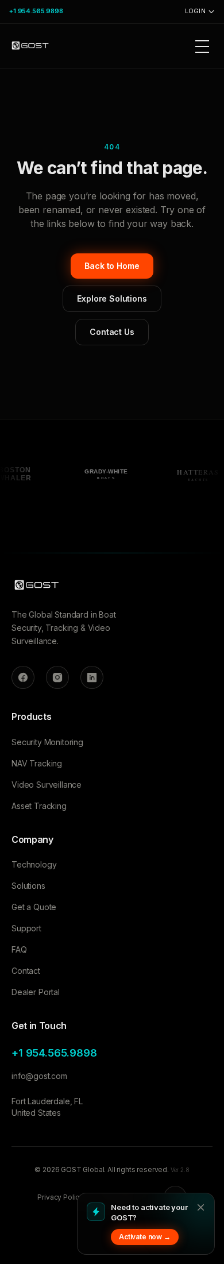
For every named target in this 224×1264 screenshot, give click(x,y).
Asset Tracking (39, 806)
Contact (25, 971)
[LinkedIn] (91, 677)
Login (195, 11)
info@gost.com (39, 1076)
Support (26, 928)
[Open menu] (202, 46)
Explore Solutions (111, 298)
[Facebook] (22, 677)
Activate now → (145, 1236)
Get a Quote (33, 907)
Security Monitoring (47, 742)
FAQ (19, 949)
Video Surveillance (46, 784)
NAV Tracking (36, 763)
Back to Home (111, 266)
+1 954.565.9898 (36, 11)
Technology (33, 864)
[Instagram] (57, 677)
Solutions (28, 886)
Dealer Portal (35, 992)
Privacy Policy (60, 1197)
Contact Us (112, 332)
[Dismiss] (200, 1207)
